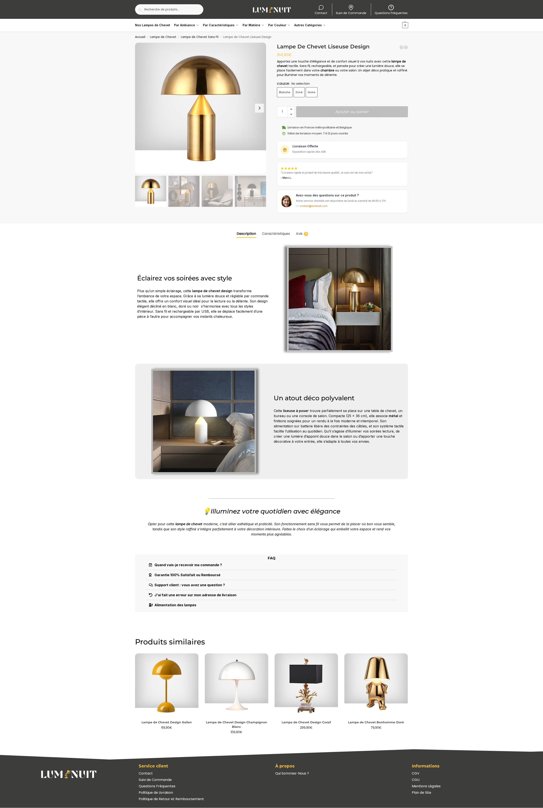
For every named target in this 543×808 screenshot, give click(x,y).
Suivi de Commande (351, 13)
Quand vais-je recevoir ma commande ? (188, 565)
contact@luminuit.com (314, 205)
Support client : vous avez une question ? (189, 585)
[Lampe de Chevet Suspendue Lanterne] (406, 47)
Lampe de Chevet (163, 37)
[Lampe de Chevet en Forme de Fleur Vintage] (401, 47)
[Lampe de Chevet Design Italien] (166, 685)
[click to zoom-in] (200, 108)
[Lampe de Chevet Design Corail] (306, 685)
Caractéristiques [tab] (276, 233)
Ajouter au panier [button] (236, 741)
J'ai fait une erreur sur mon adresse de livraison (195, 595)
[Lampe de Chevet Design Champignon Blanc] (236, 685)
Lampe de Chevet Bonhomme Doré (376, 722)
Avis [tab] (301, 233)
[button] (399, 25)
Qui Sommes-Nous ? (292, 773)
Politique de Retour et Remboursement (171, 798)
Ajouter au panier (352, 111)
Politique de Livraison (156, 792)
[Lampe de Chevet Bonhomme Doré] (376, 685)
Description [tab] (246, 233)
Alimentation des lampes (175, 605)
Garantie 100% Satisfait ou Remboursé (187, 575)
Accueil (140, 37)
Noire (311, 92)
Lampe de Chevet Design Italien (166, 722)
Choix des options (166, 737)
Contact (321, 13)
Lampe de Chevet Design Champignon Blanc (236, 724)
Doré (299, 92)
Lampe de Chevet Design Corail (306, 722)
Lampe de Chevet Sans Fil (199, 37)
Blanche (284, 92)
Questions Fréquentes (391, 13)
